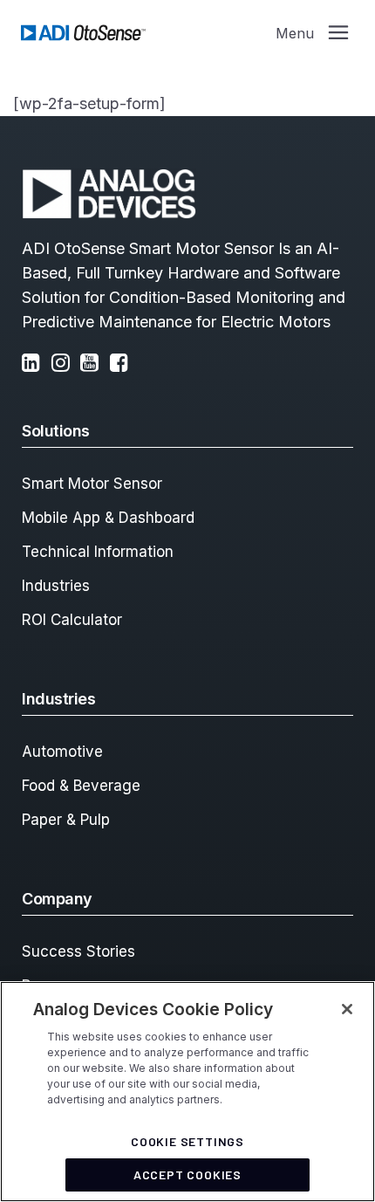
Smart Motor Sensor (92, 483)
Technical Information (98, 551)
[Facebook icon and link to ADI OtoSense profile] (122, 364)
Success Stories (78, 951)
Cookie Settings (187, 1141)
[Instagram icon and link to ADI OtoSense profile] (64, 364)
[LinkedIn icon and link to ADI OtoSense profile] (34, 364)
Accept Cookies (187, 1174)
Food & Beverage (81, 785)
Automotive (62, 751)
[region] (187, 1091)
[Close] (347, 1009)
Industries (56, 585)
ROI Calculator (72, 619)
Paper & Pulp (66, 819)
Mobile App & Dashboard (108, 517)
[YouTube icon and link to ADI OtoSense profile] (93, 364)
